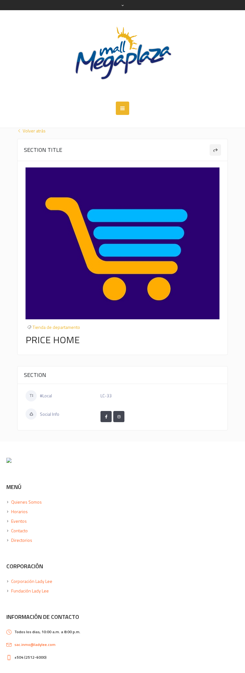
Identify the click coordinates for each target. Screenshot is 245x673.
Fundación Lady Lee (30, 590)
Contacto (19, 530)
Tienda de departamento (56, 327)
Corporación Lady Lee (31, 581)
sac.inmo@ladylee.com (35, 644)
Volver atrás (34, 131)
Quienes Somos (26, 502)
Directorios (21, 540)
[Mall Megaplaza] (122, 56)
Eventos (19, 521)
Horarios (19, 511)
